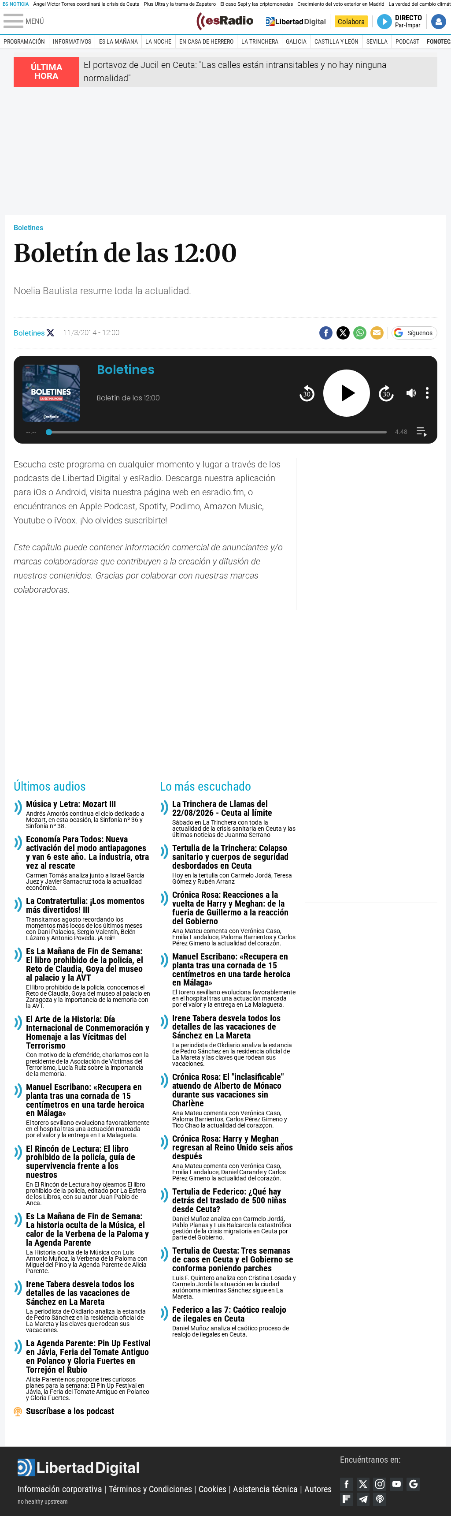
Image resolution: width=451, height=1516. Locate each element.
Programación (24, 41)
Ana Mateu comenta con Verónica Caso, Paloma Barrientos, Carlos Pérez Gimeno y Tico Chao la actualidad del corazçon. (229, 1101)
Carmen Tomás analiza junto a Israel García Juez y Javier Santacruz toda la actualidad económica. (87, 863)
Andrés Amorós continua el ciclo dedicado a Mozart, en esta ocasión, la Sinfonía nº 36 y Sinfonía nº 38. (85, 814)
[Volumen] (411, 393)
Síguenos (420, 333)
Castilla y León (336, 41)
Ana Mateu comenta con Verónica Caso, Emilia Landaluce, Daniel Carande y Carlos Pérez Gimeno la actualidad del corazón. (232, 1158)
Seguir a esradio (50, 333)
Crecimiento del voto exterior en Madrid (340, 4)
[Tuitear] (343, 333)
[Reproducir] (346, 393)
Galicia (296, 41)
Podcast (407, 41)
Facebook (346, 1484)
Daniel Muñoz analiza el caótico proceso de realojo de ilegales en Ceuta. (230, 1322)
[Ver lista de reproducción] (422, 432)
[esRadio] (225, 21)
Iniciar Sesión (438, 21)
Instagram (379, 1484)
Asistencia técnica (265, 1489)
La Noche (158, 41)
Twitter (363, 1484)
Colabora (351, 21)
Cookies (212, 1489)
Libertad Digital (179, 1467)
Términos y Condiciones (150, 1489)
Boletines (28, 228)
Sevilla (377, 41)
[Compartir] (326, 333)
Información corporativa (60, 1489)
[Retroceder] (306, 393)
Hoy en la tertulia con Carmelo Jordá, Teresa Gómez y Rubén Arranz (232, 864)
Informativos (72, 41)
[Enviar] (359, 333)
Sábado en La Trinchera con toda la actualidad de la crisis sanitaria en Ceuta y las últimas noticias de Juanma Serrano (234, 819)
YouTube (396, 1484)
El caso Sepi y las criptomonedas (256, 4)
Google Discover (413, 1484)
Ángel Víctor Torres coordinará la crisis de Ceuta (86, 4)
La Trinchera (259, 41)
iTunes (379, 1499)
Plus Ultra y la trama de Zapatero (180, 4)
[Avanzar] (386, 393)
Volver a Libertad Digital (295, 21)
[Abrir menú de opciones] (427, 393)
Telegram (363, 1499)
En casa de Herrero (206, 41)
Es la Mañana (118, 41)
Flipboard (346, 1499)
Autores (318, 1489)
